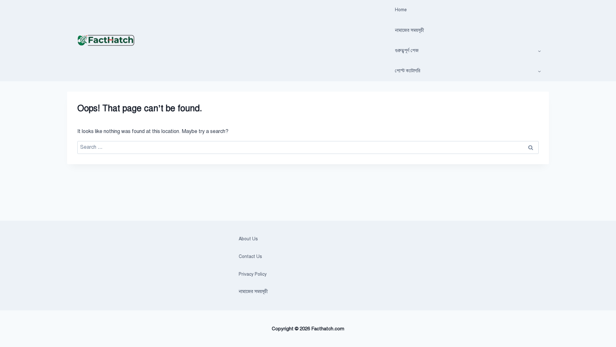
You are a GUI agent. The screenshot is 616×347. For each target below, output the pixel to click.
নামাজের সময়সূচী (409, 30)
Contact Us (250, 256)
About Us (248, 239)
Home (401, 10)
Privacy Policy (253, 274)
